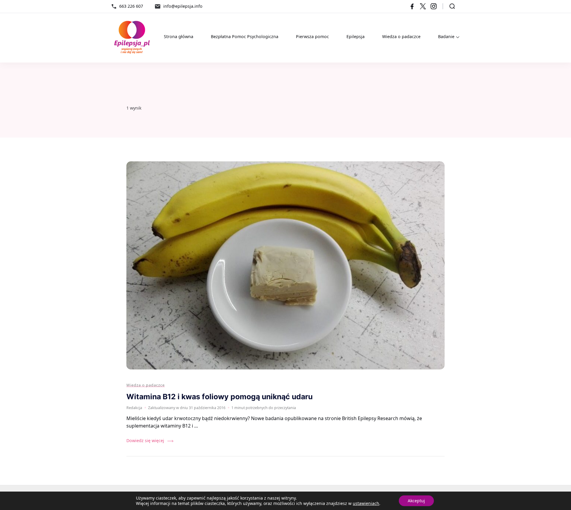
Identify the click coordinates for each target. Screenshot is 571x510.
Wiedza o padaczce (401, 36)
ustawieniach (366, 503)
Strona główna (178, 36)
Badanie (446, 36)
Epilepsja (355, 36)
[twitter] (423, 6)
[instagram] (434, 6)
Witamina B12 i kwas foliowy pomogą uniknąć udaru (219, 396)
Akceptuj (416, 500)
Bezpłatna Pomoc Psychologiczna (244, 36)
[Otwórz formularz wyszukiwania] (452, 6)
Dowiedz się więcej (145, 440)
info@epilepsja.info (183, 6)
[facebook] (412, 6)
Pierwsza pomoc (312, 36)
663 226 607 (131, 6)
